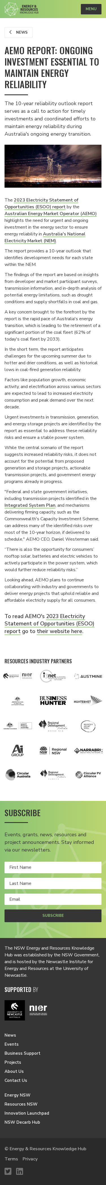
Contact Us (16, 1080)
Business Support (22, 1053)
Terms (11, 1159)
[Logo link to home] (21, 9)
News (21, 32)
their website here (59, 631)
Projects (13, 1062)
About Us (14, 1071)
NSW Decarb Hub (22, 1122)
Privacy (30, 1159)
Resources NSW (21, 1104)
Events (12, 1044)
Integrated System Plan (30, 505)
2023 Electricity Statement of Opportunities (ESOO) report (49, 624)
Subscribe (53, 915)
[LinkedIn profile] (19, 1171)
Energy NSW (18, 1095)
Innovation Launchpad (27, 1113)
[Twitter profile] (8, 1171)
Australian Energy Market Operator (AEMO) (51, 214)
